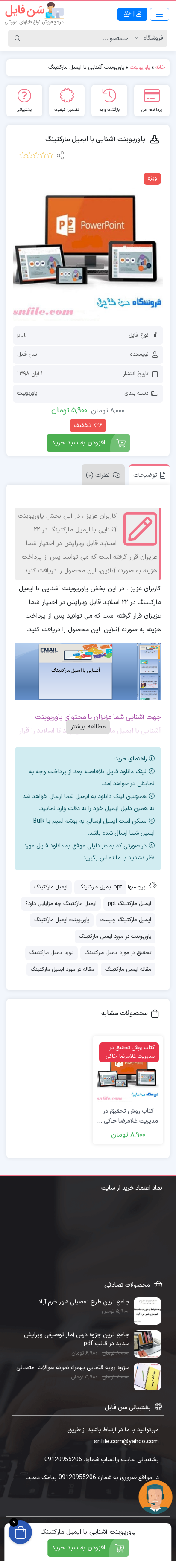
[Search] (17, 38)
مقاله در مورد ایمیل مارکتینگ (62, 969)
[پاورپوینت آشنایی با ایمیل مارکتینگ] (88, 246)
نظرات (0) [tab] (98, 475)
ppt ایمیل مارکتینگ (100, 887)
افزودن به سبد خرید (78, 443)
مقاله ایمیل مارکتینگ (128, 969)
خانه (160, 67)
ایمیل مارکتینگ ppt (129, 903)
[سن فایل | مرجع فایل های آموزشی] (34, 14)
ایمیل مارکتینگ (50, 887)
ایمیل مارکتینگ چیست (125, 920)
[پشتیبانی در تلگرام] (155, 1496)
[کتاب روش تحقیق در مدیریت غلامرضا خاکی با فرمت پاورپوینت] (128, 1071)
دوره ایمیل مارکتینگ (51, 953)
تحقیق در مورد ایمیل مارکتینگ (118, 953)
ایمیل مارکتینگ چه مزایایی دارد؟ (61, 903)
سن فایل (27, 354)
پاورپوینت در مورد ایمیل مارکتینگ (115, 936)
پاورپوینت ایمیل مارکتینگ (61, 920)
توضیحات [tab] (145, 475)
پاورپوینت (140, 67)
